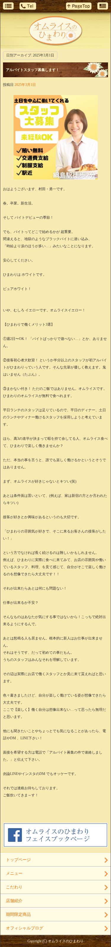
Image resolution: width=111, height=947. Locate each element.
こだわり (14, 887)
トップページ (18, 860)
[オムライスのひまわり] (55, 30)
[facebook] (55, 845)
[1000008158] (56, 176)
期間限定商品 (18, 914)
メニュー (14, 873)
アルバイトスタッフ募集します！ (32, 70)
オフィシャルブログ (24, 928)
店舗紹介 (14, 901)
